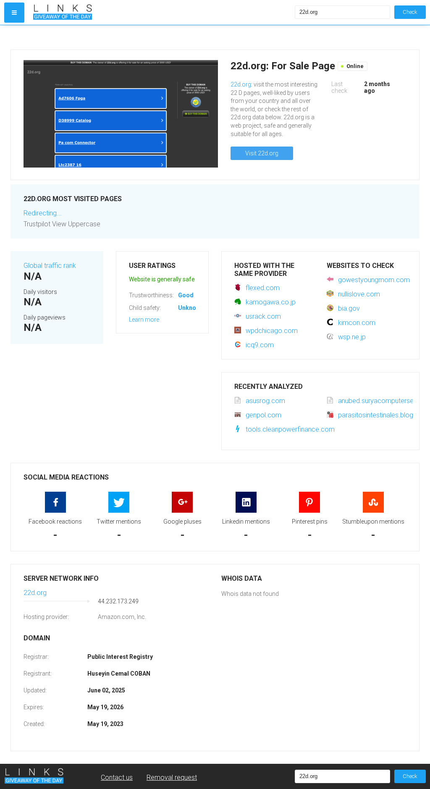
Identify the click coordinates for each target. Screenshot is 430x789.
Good (186, 295)
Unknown (191, 307)
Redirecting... (43, 213)
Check (410, 12)
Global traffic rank (50, 266)
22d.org (241, 84)
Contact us (117, 777)
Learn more (144, 319)
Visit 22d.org (261, 153)
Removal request (172, 777)
